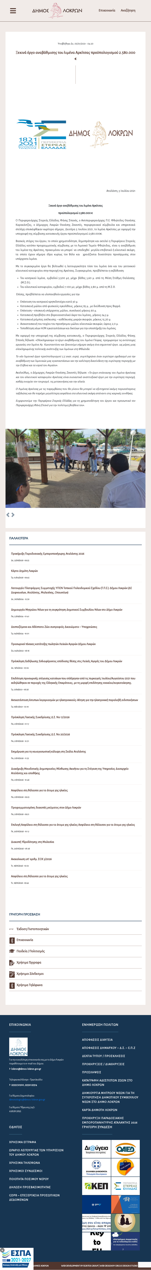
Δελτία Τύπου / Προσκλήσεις (103, 1056)
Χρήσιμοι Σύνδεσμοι (26, 1170)
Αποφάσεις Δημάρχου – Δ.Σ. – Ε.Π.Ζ (108, 1047)
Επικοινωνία (107, 10)
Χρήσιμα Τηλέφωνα (24, 1162)
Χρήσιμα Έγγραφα (22, 1142)
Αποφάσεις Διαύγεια (97, 1039)
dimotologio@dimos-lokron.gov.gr (27, 1099)
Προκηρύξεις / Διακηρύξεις (103, 1064)
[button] (8, 515)
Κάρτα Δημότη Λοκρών (99, 1110)
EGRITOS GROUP (90, 1266)
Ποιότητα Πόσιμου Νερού (29, 1179)
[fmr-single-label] (96, 1149)
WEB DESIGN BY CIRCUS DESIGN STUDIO (118, 1266)
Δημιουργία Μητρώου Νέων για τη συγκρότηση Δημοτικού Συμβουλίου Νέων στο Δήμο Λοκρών (110, 1097)
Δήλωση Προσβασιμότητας (30, 1187)
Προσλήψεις (91, 1072)
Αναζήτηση (128, 10)
